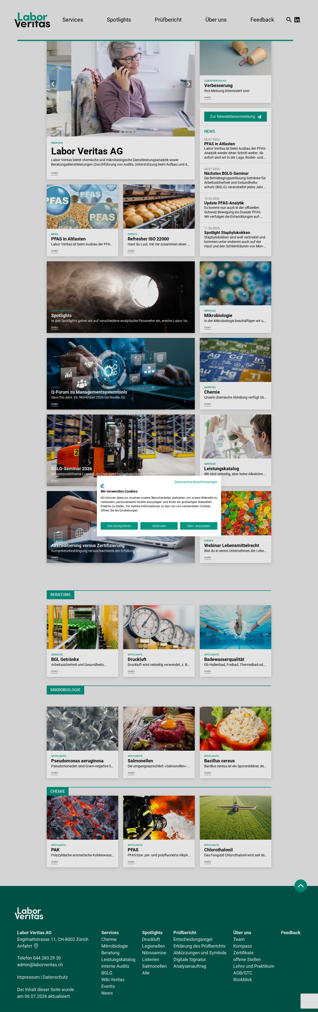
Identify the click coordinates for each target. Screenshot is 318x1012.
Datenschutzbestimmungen (196, 482)
